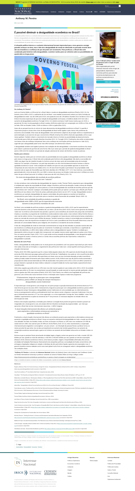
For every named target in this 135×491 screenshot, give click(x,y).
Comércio (53, 12)
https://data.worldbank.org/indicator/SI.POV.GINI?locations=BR (59, 428)
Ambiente (61, 12)
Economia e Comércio (74, 463)
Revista (89, 12)
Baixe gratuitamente (108, 126)
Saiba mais (108, 82)
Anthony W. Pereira (26, 18)
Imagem (68, 12)
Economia (34, 447)
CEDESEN (102, 12)
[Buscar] (120, 6)
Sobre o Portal (112, 470)
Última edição (94, 460)
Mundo (75, 12)
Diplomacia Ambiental (114, 12)
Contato (110, 460)
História (40, 447)
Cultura (81, 12)
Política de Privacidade (114, 463)
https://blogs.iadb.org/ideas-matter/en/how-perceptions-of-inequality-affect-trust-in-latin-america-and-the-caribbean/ (60, 407)
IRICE (95, 12)
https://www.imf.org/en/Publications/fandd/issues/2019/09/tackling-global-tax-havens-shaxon (37, 417)
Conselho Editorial (113, 473)
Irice (109, 476)
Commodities (19, 447)
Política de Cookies (113, 467)
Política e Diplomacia (42, 12)
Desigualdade (27, 447)
